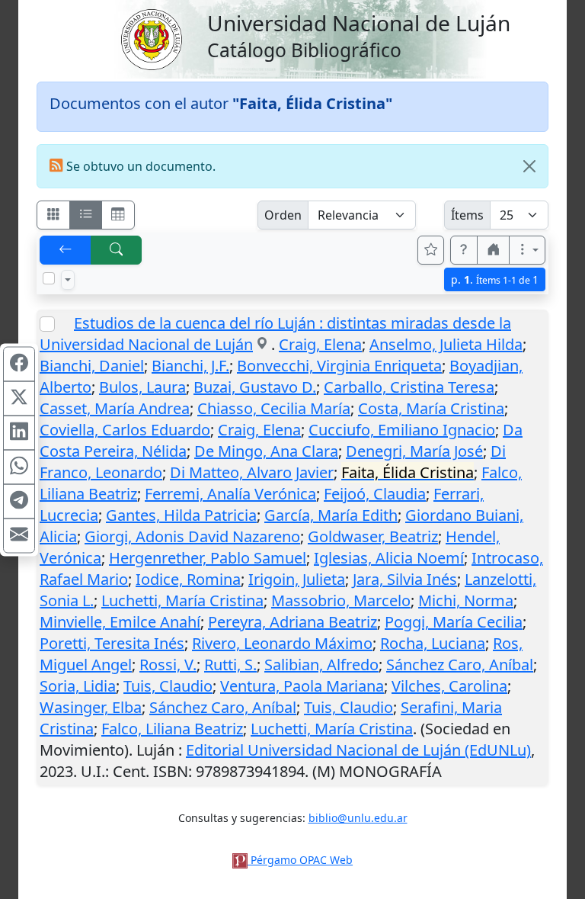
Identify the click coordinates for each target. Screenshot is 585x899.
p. (495, 279)
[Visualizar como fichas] (53, 215)
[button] (464, 250)
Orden (283, 215)
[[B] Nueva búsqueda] (116, 250)
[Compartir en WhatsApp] (19, 466)
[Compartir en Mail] (19, 535)
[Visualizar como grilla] (118, 215)
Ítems (467, 215)
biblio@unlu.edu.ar (358, 818)
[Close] (529, 166)
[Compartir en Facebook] (19, 363)
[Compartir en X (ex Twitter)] (19, 398)
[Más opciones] (527, 250)
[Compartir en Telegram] (19, 501)
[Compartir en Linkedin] (19, 432)
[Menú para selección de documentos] (68, 280)
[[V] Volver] (65, 250)
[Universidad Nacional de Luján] (151, 38)
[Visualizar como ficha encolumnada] (86, 215)
